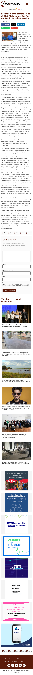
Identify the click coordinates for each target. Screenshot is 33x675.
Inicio (5, 659)
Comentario (6, 250)
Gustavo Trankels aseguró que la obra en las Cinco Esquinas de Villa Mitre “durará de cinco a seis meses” (16, 354)
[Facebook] (8, 665)
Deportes (6, 661)
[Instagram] (12, 665)
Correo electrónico (7, 270)
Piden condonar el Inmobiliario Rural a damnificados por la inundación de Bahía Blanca (16, 381)
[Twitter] (16, 665)
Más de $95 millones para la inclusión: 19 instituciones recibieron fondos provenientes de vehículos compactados (16, 436)
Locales (11, 659)
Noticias (19, 659)
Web (3, 276)
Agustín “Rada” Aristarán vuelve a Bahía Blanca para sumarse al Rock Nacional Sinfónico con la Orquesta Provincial (16, 408)
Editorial (14, 661)
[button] (26, 3)
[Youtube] (20, 665)
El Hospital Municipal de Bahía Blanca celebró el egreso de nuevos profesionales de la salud (16, 325)
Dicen (21, 661)
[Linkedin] (24, 665)
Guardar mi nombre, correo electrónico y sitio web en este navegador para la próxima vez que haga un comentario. (15, 285)
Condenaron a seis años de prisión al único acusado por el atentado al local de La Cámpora (15, 462)
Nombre (5, 264)
